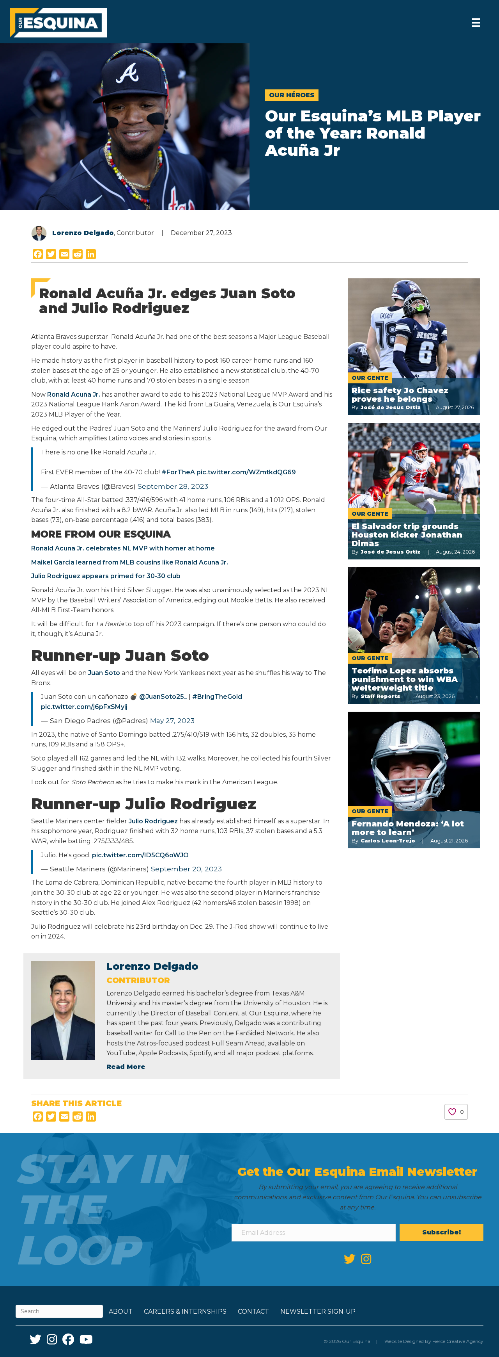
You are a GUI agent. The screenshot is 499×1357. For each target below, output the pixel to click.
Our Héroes (292, 95)
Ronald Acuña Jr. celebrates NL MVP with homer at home (123, 548)
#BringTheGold (217, 696)
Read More (125, 1066)
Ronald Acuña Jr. (73, 394)
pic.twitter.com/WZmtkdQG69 (246, 472)
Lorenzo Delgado (83, 233)
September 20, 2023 (186, 869)
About (121, 1311)
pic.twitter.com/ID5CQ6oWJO (140, 855)
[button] (441, 1232)
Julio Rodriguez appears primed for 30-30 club (105, 576)
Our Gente (370, 377)
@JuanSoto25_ (163, 696)
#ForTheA (178, 472)
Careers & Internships (185, 1311)
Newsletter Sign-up (318, 1311)
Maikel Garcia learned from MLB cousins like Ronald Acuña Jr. (129, 562)
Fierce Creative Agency (457, 1341)
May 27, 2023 (172, 720)
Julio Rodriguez (153, 821)
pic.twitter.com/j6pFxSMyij (84, 707)
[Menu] (476, 22)
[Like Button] (452, 1112)
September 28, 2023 (173, 486)
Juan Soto (105, 673)
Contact (253, 1311)
